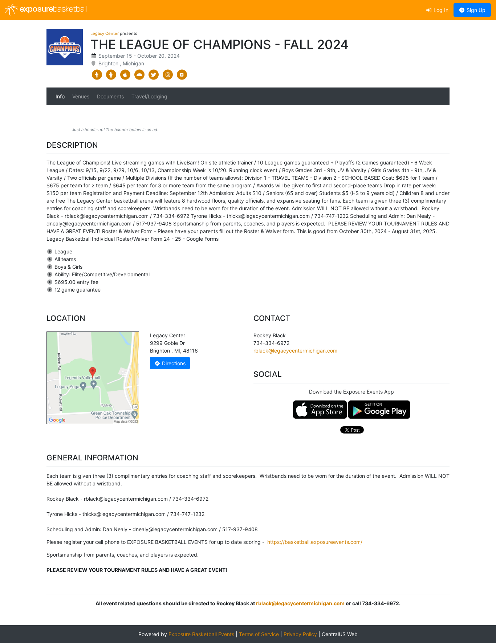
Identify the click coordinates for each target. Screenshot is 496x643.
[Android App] (139, 75)
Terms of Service (259, 634)
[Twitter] (153, 75)
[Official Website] (181, 75)
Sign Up (475, 10)
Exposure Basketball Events (201, 634)
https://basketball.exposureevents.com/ (314, 542)
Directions (173, 363)
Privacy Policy (300, 634)
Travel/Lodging (149, 96)
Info (60, 96)
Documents (110, 96)
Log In (440, 10)
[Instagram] (167, 75)
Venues (80, 96)
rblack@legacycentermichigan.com (295, 350)
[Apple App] (125, 75)
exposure (52, 9)
